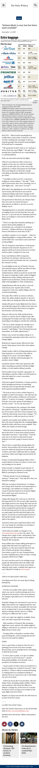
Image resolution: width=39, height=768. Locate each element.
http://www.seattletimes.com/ (18, 711)
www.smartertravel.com (10, 533)
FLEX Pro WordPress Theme (18, 766)
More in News (10, 729)
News (19, 18)
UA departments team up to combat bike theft (29, 749)
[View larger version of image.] (19, 68)
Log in (31, 766)
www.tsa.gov (25, 569)
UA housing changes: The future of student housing (8, 750)
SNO (28, 766)
